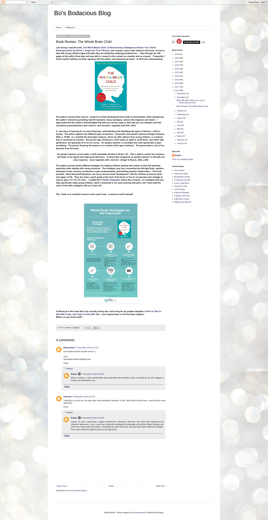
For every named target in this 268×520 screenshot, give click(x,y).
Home (58, 27)
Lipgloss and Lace (182, 196)
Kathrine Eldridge (181, 193)
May (179, 129)
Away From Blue (181, 174)
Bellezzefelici (69, 348)
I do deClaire (179, 189)
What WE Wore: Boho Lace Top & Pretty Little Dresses (191, 101)
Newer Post (62, 486)
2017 (177, 87)
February (181, 140)
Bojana (74, 374)
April (179, 133)
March (180, 136)
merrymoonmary (139, 512)
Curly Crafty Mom (181, 183)
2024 (177, 61)
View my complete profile (182, 159)
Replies (69, 369)
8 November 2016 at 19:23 (93, 418)
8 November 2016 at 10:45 (84, 397)
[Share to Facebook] (94, 327)
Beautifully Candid (182, 177)
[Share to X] (92, 327)
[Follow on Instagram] (174, 43)
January (180, 143)
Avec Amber (179, 170)
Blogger (160, 512)
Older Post (160, 486)
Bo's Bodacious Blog (82, 13)
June (179, 125)
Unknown (67, 397)
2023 (177, 65)
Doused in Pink (180, 186)
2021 (177, 72)
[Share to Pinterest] (97, 327)
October (180, 111)
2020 (177, 76)
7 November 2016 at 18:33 (93, 374)
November (181, 97)
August (180, 118)
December (181, 94)
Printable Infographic (110, 180)
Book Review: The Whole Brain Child (192, 106)
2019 (177, 80)
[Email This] (86, 327)
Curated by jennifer (182, 180)
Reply (65, 363)
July (179, 122)
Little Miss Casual (181, 199)
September (182, 114)
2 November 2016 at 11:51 (87, 348)
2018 (177, 83)
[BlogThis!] (89, 327)
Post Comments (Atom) (77, 491)
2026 (177, 54)
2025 (177, 58)
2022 (177, 69)
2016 (177, 90)
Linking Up (69, 27)
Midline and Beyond (182, 202)
